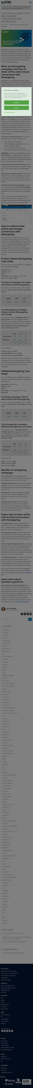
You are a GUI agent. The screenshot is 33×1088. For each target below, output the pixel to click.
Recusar (16, 102)
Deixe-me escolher (9, 112)
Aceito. (16, 108)
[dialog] (16, 101)
